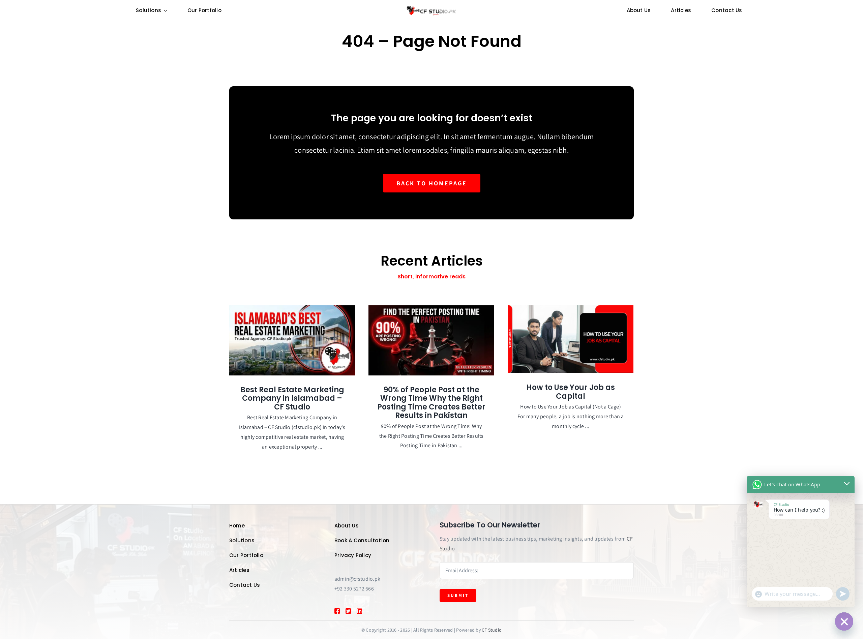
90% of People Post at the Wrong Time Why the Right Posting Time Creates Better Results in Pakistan (431, 403)
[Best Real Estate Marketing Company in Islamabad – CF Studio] (292, 340)
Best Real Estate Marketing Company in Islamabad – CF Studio (292, 398)
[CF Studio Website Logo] (431, 7)
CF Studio (492, 630)
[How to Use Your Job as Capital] (570, 339)
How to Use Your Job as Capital (570, 391)
